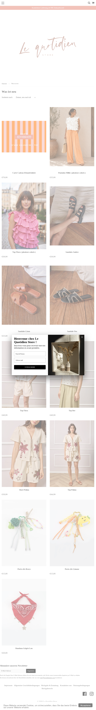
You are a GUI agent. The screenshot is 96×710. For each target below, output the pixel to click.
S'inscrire (30, 367)
